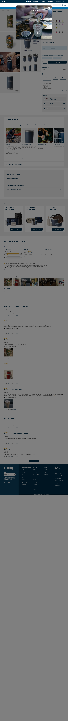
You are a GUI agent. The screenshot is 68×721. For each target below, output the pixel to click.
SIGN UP (34, 33)
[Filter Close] (49, 8)
